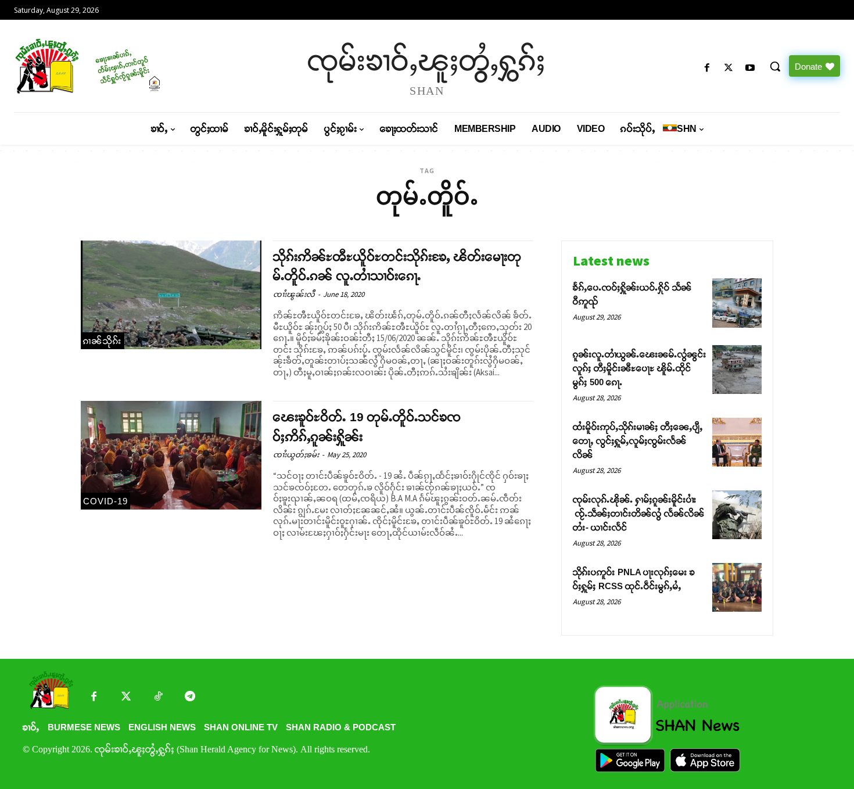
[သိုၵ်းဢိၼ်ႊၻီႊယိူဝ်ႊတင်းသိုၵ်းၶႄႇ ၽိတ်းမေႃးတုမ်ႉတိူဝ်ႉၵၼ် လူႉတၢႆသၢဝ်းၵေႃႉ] (171, 295)
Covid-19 (105, 501)
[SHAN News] (113, 66)
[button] (775, 66)
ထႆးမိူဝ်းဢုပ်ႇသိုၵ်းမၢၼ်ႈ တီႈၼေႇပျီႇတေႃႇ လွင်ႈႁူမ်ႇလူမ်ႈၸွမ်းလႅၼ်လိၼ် (638, 441)
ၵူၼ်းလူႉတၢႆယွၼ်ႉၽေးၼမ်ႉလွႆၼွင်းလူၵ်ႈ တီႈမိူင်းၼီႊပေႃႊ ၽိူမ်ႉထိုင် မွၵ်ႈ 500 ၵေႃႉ (639, 368)
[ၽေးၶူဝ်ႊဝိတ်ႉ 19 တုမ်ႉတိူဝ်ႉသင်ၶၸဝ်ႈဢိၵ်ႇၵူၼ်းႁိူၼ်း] (171, 455)
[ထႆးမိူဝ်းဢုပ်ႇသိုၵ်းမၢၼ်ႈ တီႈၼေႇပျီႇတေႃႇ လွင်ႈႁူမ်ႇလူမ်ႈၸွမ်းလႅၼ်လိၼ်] (737, 442)
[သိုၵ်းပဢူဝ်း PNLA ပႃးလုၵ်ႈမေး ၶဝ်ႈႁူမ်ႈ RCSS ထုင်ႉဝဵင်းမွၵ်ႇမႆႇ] (737, 587)
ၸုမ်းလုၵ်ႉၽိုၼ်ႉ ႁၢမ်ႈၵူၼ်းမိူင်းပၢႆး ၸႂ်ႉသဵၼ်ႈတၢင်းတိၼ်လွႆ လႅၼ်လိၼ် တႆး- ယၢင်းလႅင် (639, 513)
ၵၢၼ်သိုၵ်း (102, 341)
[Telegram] (190, 697)
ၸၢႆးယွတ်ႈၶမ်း (296, 455)
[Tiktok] (158, 697)
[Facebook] (707, 68)
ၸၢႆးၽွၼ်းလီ (294, 294)
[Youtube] (750, 68)
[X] (729, 68)
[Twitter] (126, 697)
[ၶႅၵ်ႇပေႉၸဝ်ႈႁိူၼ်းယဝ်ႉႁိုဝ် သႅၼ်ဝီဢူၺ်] (737, 303)
